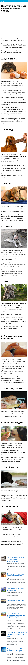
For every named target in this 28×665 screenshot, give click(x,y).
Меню (2, 1)
